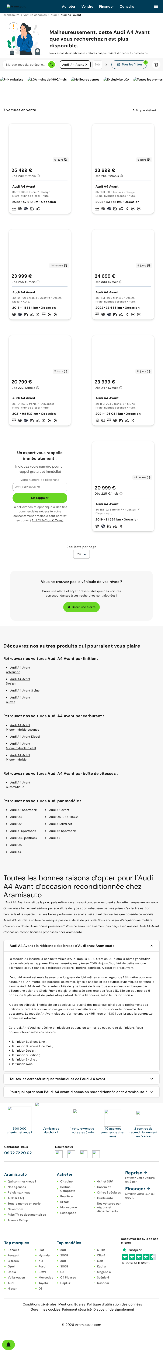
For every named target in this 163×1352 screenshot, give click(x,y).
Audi (11, 1283)
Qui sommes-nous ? (22, 1181)
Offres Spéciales (109, 1192)
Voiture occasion (35, 15)
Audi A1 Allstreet (60, 824)
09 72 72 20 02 (18, 1152)
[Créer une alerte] (8, 1345)
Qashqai (103, 1283)
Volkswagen (16, 1277)
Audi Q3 (16, 817)
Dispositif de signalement (113, 1309)
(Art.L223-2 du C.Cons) (46, 520)
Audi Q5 (16, 845)
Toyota (43, 1283)
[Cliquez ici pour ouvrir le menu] (156, 6)
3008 (64, 1266)
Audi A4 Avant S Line (24, 690)
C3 (62, 1272)
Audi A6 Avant (59, 810)
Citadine (66, 1181)
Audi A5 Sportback (62, 831)
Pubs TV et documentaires (27, 1214)
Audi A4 (15, 852)
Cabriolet (104, 1187)
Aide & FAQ (16, 1198)
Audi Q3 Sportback (23, 838)
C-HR (101, 1250)
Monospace (68, 1207)
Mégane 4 (104, 1272)
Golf (100, 1261)
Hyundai (45, 1255)
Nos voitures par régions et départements (109, 1207)
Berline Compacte (68, 1189)
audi (54, 15)
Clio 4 (101, 1255)
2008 (64, 1255)
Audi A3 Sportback (23, 810)
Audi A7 (54, 838)
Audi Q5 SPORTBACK (64, 817)
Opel (11, 1266)
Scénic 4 (103, 1277)
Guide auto (105, 1198)
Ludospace (68, 1213)
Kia (41, 1261)
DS (41, 1288)
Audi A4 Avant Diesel (25, 736)
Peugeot (14, 1255)
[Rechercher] (51, 64)
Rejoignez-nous (19, 1192)
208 (63, 1250)
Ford (42, 1266)
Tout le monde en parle (24, 1203)
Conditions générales (40, 1304)
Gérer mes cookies (45, 1309)
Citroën (13, 1261)
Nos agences (17, 1187)
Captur (65, 1283)
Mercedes (46, 1277)
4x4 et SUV (105, 1181)
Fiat (41, 1250)
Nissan (12, 1288)
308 (63, 1261)
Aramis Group (18, 1220)
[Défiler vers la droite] (106, 64)
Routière (66, 1196)
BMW (42, 1272)
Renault (13, 1250)
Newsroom (15, 1209)
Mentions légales (71, 1304)
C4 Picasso (68, 1277)
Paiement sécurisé (77, 1309)
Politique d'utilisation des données (114, 1304)
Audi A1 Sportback (23, 831)
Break (64, 1202)
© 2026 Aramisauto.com (81, 1324)
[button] (86, 64)
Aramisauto (11, 15)
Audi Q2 (16, 824)
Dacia (12, 1272)
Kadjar (102, 1266)
